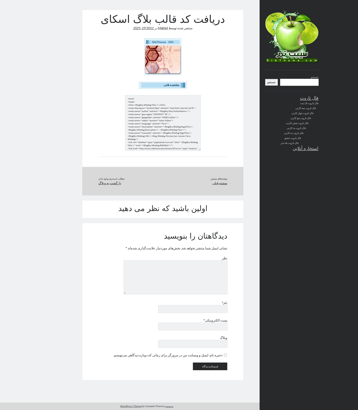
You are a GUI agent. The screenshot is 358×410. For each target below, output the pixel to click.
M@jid (163, 28)
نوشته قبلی (219, 183)
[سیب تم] (292, 62)
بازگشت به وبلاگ (109, 183)
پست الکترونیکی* (215, 320)
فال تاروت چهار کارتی (302, 113)
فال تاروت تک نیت (309, 103)
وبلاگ (223, 338)
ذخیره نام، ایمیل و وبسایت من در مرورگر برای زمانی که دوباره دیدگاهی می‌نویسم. (168, 355)
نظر (224, 258)
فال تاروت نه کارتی (296, 128)
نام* (224, 303)
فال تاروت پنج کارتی (300, 118)
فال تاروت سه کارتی (305, 108)
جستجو (314, 77)
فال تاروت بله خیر (290, 142)
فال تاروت (309, 98)
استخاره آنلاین (305, 148)
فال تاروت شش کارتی (297, 123)
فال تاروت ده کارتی (294, 133)
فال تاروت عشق (292, 137)
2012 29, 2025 (143, 28)
